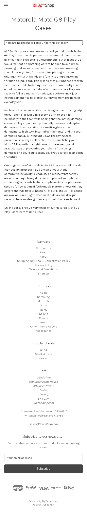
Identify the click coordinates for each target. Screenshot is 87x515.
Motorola (43, 301)
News (43, 252)
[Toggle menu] (5, 5)
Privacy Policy (43, 265)
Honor (43, 322)
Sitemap (43, 273)
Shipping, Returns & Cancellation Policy (43, 261)
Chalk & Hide (43, 354)
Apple (43, 292)
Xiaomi (43, 318)
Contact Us (43, 248)
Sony (43, 305)
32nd (43, 350)
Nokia (43, 309)
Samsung (43, 297)
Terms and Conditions (43, 269)
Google (43, 314)
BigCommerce (50, 501)
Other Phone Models (43, 326)
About (44, 256)
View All (43, 358)
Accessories (44, 331)
